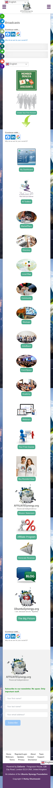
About (33, 754)
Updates (20, 757)
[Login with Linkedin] (13, 34)
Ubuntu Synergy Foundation (34, 774)
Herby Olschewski (32, 779)
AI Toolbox (26, 201)
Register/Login (21, 754)
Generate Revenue (26, 558)
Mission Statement (26, 513)
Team (41, 754)
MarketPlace (26, 226)
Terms (12, 760)
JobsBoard (26, 346)
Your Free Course (26, 447)
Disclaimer (32, 760)
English (13, 64)
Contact (30, 757)
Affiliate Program (26, 537)
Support (40, 757)
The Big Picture (26, 618)
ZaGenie (21, 767)
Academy (26, 394)
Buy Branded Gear (26, 479)
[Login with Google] (18, 34)
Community (26, 298)
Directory (26, 250)
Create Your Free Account (26, 113)
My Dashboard (26, 169)
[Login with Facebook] (7, 34)
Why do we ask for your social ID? (16, 40)
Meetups (26, 322)
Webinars (26, 419)
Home (8, 754)
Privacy (21, 760)
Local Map (26, 274)
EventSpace (26, 370)
